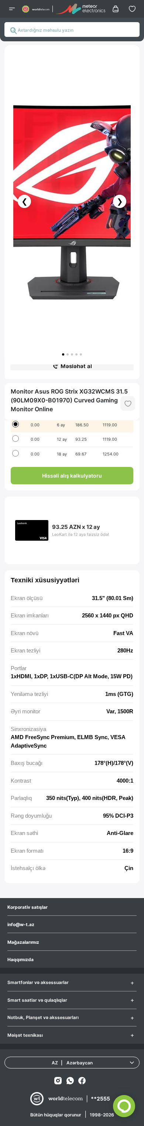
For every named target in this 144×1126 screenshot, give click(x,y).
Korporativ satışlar (27, 907)
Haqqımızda (20, 959)
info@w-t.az (20, 924)
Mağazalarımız (23, 942)
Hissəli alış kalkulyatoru (72, 475)
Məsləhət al (76, 366)
